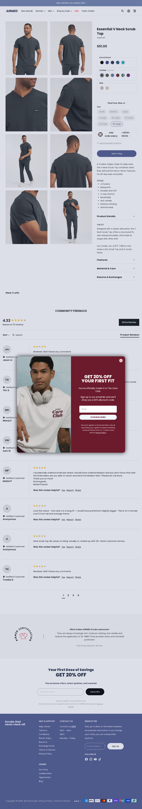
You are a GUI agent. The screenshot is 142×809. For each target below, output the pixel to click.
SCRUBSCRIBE (98, 417)
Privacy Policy (101, 433)
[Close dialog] (121, 360)
